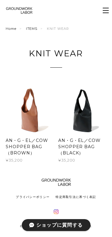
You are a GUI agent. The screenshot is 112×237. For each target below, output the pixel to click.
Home (11, 29)
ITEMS (32, 29)
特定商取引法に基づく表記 (76, 197)
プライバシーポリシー (33, 197)
